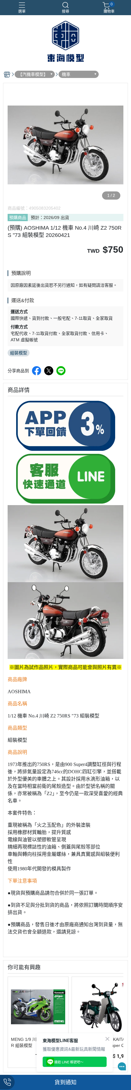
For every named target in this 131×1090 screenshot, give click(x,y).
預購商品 (17, 217)
